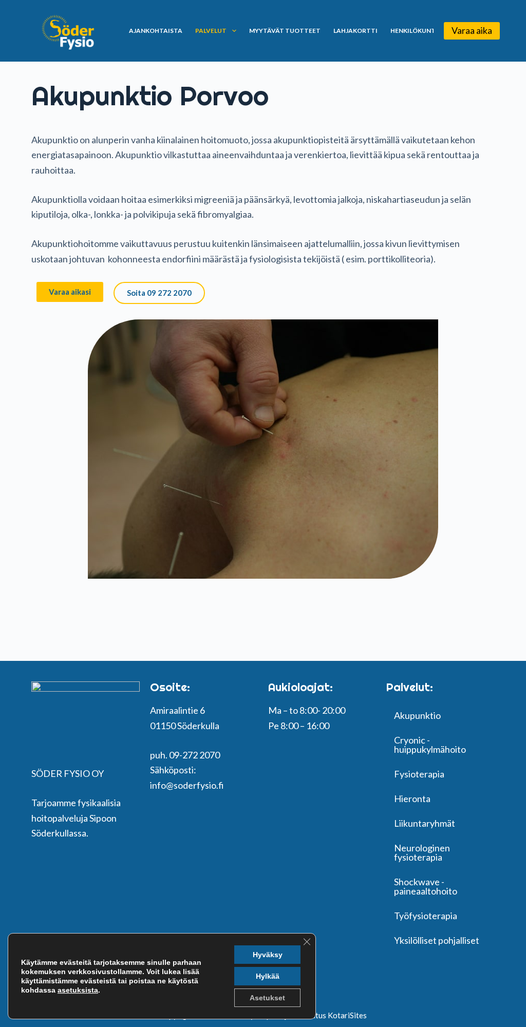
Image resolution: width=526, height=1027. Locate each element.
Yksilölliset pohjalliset (436, 940)
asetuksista (78, 990)
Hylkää (267, 976)
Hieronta (412, 798)
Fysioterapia (419, 773)
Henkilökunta (415, 30)
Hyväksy (268, 954)
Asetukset (267, 998)
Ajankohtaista (155, 30)
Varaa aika (472, 30)
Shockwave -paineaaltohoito (425, 886)
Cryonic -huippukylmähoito (430, 744)
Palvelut (211, 30)
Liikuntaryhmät (424, 823)
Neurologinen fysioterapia (422, 852)
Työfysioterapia (425, 915)
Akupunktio (417, 715)
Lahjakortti (355, 30)
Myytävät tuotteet (285, 30)
